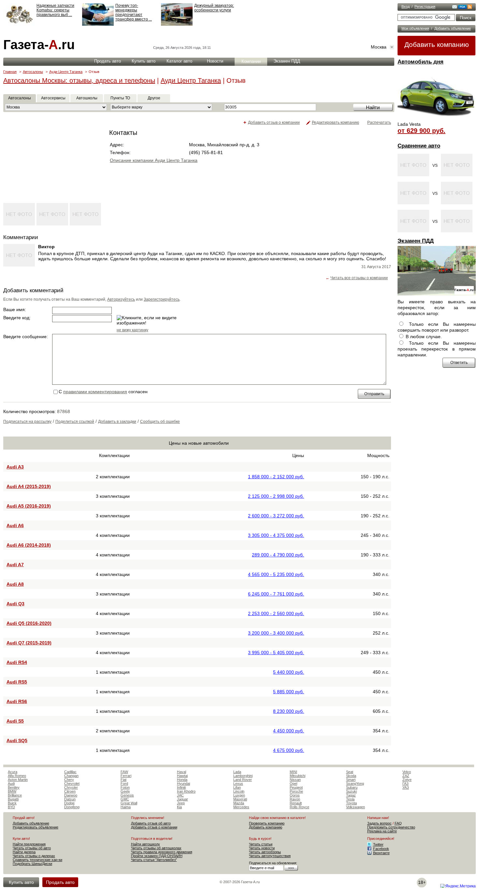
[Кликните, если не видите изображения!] (149, 320)
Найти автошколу (145, 844)
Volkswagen (355, 807)
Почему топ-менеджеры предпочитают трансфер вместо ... (133, 12)
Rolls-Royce (299, 807)
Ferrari (126, 776)
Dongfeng (72, 807)
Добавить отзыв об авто (151, 823)
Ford (124, 783)
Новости (215, 61)
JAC (180, 795)
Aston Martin (18, 780)
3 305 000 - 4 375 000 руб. (276, 535)
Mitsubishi (297, 776)
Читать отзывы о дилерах (34, 856)
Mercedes (241, 807)
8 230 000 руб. (288, 711)
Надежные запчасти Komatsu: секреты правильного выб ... (55, 10)
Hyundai (183, 783)
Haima (126, 807)
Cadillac (70, 772)
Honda (182, 780)
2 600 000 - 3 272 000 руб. (276, 515)
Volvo (406, 772)
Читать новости (262, 848)
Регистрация (424, 6)
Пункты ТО (120, 98)
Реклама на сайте (382, 831)
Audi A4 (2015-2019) (29, 486)
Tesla (350, 799)
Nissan (295, 780)
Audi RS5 (17, 681)
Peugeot (296, 787)
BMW (12, 791)
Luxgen (239, 795)
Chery (69, 780)
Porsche (296, 791)
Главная (10, 72)
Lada (237, 772)
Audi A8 (15, 584)
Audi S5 (15, 721)
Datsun (70, 799)
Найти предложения (29, 844)
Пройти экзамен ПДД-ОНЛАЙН (156, 856)
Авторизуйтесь (121, 299)
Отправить (374, 394)
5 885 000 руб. (288, 691)
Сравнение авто (419, 146)
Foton (125, 787)
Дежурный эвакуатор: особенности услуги (214, 7)
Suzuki (351, 791)
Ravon (295, 799)
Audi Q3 (15, 603)
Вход (405, 6)
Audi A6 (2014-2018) (29, 545)
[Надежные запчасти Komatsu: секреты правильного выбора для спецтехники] (19, 24)
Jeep (181, 803)
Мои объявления (415, 28)
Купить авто (143, 61)
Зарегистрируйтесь (162, 299)
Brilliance (15, 795)
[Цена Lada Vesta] (437, 119)
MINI (293, 772)
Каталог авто (179, 61)
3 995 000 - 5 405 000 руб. (276, 652)
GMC (125, 799)
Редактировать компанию (335, 122)
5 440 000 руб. (288, 672)
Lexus (238, 783)
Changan (71, 776)
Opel (293, 783)
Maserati (240, 799)
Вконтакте (381, 853)
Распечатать (379, 122)
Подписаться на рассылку (27, 421)
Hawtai (182, 776)
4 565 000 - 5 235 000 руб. (276, 574)
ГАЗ (405, 783)
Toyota (351, 803)
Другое (154, 98)
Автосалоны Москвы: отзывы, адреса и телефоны (79, 80)
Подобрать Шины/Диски (32, 864)
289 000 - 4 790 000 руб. (278, 554)
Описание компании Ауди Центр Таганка (153, 160)
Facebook (381, 849)
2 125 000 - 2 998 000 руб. (276, 496)
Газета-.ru (39, 44)
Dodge (69, 803)
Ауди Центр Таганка (65, 72)
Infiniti (181, 787)
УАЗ (405, 787)
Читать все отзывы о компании (359, 278)
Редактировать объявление (35, 827)
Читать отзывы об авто (32, 848)
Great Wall (129, 803)
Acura (12, 772)
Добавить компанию (436, 44)
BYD (11, 807)
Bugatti (13, 799)
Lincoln (238, 791)
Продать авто (107, 61)
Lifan (237, 787)
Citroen (70, 791)
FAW (124, 772)
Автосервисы (53, 98)
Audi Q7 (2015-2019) (29, 642)
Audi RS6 (17, 701)
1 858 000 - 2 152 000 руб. (276, 476)
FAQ (398, 823)
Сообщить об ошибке (160, 421)
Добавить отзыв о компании (274, 122)
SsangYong (355, 783)
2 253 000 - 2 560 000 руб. (276, 613)
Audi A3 (15, 466)
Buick (12, 803)
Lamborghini (243, 776)
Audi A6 (15, 525)
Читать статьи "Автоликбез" (154, 860)
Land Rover (242, 780)
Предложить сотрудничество (391, 827)
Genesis (127, 795)
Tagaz (351, 795)
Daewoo (70, 795)
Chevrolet (72, 783)
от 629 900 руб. (421, 130)
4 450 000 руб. (288, 730)
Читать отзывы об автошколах (156, 848)
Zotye (407, 780)
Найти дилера (24, 852)
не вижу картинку (132, 330)
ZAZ (405, 776)
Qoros (295, 795)
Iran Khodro (186, 791)
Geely (125, 791)
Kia (179, 807)
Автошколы (86, 98)
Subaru (351, 787)
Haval (181, 772)
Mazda (238, 803)
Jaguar (182, 799)
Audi (11, 783)
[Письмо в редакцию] (454, 7)
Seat (349, 772)
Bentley (14, 787)
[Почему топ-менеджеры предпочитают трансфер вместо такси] (98, 24)
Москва (378, 47)
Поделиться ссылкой (74, 421)
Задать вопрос (379, 823)
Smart (351, 780)
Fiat (123, 780)
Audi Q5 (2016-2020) (29, 623)
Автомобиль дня (420, 62)
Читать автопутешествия (270, 856)
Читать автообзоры (265, 852)
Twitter (378, 844)
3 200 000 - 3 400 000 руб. (276, 633)
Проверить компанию (266, 823)
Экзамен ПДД (416, 241)
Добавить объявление (452, 28)
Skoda (351, 776)
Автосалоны (33, 72)
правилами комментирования (95, 391)
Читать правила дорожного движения (161, 852)
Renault (296, 803)
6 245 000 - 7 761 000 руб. (276, 593)
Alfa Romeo (17, 776)
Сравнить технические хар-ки (37, 860)
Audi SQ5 (17, 740)
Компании (251, 61)
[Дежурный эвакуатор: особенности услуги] (177, 24)
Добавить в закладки (117, 421)
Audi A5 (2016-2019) (29, 506)
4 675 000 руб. (288, 750)
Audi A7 (15, 564)
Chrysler (71, 787)
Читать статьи (260, 844)
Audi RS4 (17, 662)
